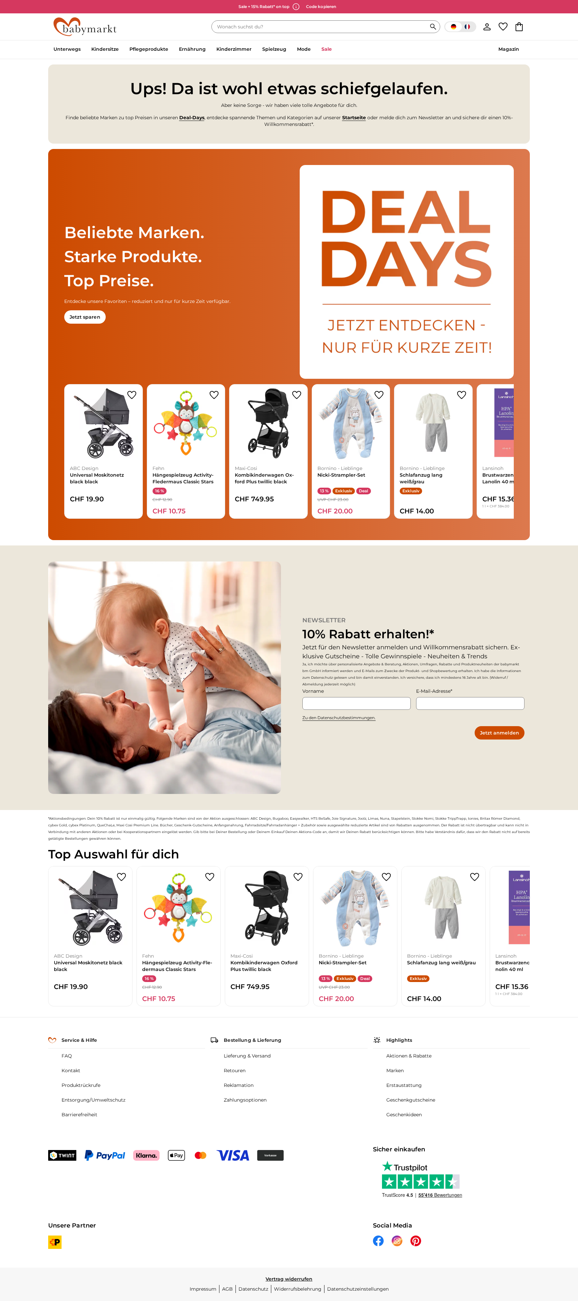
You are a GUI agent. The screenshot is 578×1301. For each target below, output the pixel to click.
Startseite (354, 118)
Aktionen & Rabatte (408, 1056)
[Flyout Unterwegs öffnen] (83, 49)
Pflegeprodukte (148, 49)
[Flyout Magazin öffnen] (521, 49)
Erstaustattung (404, 1085)
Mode (304, 49)
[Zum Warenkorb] (519, 26)
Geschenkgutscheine (410, 1100)
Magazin (508, 49)
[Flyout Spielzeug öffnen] (289, 49)
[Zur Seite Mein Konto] (487, 26)
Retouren (235, 1071)
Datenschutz (253, 1289)
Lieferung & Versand (247, 1056)
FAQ (67, 1056)
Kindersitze (105, 49)
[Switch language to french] (460, 26)
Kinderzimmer (234, 49)
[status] (320, 26)
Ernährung (192, 49)
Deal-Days (191, 118)
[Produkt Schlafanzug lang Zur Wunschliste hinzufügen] (462, 395)
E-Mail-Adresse (433, 691)
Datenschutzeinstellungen (358, 1289)
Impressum (203, 1289)
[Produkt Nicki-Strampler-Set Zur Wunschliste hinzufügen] (379, 395)
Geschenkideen (404, 1115)
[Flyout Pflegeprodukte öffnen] (171, 49)
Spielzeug (274, 49)
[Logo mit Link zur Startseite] (85, 26)
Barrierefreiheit (79, 1115)
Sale (326, 49)
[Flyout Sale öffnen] (334, 49)
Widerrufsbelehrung (297, 1289)
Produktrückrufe (81, 1085)
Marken (395, 1071)
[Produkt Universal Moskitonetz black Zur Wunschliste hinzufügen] (132, 395)
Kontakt (71, 1071)
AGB (227, 1289)
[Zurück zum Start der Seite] (557, 1253)
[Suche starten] (433, 27)
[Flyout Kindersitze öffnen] (121, 49)
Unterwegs (67, 49)
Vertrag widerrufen (289, 1279)
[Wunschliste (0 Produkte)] (503, 26)
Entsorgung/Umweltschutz (93, 1100)
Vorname (313, 691)
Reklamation (239, 1085)
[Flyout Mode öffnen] (313, 49)
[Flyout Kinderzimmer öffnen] (254, 49)
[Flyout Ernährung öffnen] (208, 49)
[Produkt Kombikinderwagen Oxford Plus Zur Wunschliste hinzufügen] (297, 395)
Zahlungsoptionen (245, 1100)
